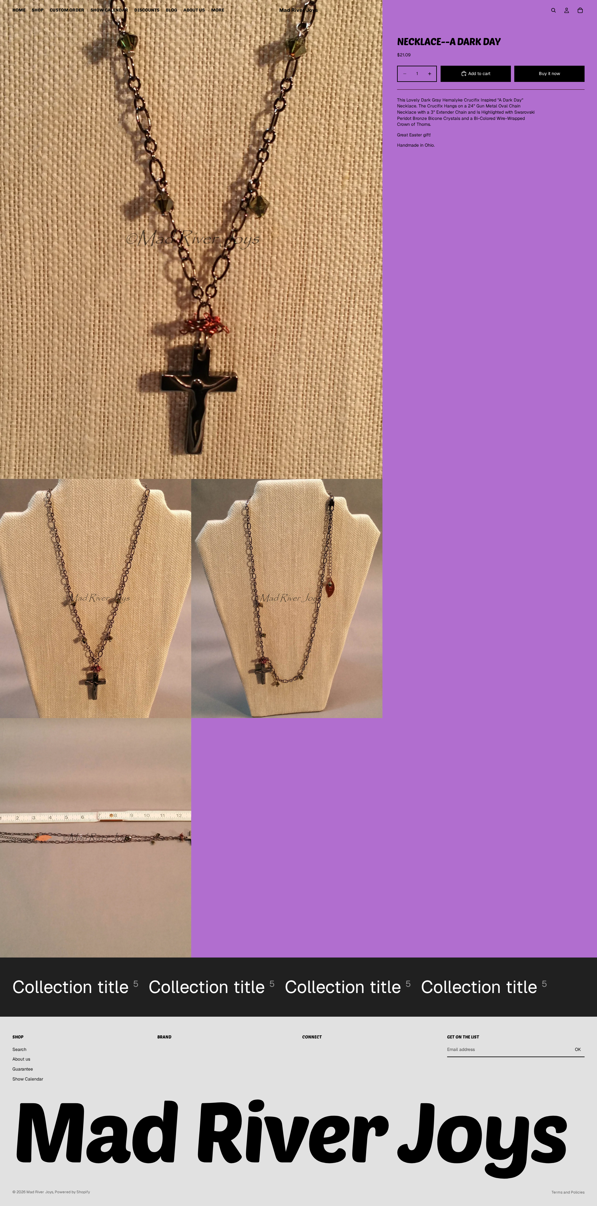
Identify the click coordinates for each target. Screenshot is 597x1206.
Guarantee (22, 1069)
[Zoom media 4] (95, 838)
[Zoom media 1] (191, 239)
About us (21, 1059)
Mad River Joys (39, 1191)
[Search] (553, 10)
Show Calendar (27, 1079)
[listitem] (217, 10)
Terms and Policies (568, 1192)
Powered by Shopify (72, 1191)
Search (19, 1049)
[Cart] (580, 10)
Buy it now (549, 73)
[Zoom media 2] (95, 598)
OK (578, 1049)
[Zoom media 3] (286, 598)
